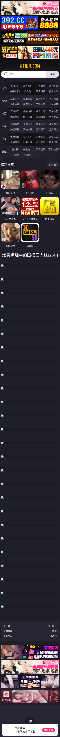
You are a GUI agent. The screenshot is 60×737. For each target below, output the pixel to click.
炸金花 (27, 91)
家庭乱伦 (27, 136)
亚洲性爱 (14, 111)
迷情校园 (14, 142)
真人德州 (27, 85)
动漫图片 (53, 123)
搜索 (52, 74)
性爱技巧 (53, 142)
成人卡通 (40, 111)
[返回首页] (56, 730)
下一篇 (52, 631)
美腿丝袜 (14, 129)
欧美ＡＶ (40, 98)
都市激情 (14, 136)
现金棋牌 (40, 91)
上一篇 (7, 631)
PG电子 (15, 85)
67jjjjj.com (30, 66)
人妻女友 (40, 136)
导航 (4, 151)
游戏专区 (53, 85)
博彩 (4, 88)
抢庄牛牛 (53, 91)
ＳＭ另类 (53, 103)
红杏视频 (14, 154)
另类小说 (27, 142)
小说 (4, 139)
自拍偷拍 (27, 98)
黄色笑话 (40, 142)
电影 (4, 113)
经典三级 (27, 116)
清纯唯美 (27, 129)
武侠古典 (53, 136)
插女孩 (15, 149)
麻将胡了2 (15, 91)
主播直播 (40, 103)
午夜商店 (27, 149)
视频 (4, 101)
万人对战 (40, 85)
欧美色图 (40, 123)
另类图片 (53, 129)
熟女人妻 (14, 103)
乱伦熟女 (40, 116)
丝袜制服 (27, 103)
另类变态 (53, 116)
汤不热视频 (53, 149)
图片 (4, 126)
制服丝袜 (14, 116)
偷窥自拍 (14, 123)
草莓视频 (40, 149)
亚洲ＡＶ (14, 98)
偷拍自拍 (27, 111)
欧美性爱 (53, 111)
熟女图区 (40, 129)
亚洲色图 (27, 123)
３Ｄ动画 (53, 98)
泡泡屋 (27, 154)
